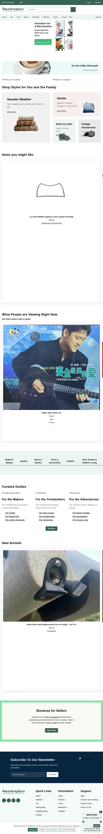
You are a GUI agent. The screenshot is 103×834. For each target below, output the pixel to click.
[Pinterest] (13, 800)
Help (21, 2)
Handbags (46, 17)
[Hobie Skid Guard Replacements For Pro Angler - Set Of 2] (51, 619)
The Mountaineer (80, 516)
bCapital (61, 811)
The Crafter (10, 513)
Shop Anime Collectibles (43, 42)
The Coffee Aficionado (15, 520)
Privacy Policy (86, 804)
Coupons (64, 17)
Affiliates (39, 800)
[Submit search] (73, 9)
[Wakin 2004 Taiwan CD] (51, 382)
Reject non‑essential (48, 830)
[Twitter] (9, 800)
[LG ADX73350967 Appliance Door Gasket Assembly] (51, 231)
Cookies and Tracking (89, 800)
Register (98, 2)
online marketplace (52, 717)
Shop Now (11, 112)
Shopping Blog (41, 811)
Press (60, 804)
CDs (51, 419)
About (38, 796)
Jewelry (55, 17)
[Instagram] (18, 800)
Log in (89, 2)
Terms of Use (86, 807)
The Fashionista (46, 520)
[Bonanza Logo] (13, 9)
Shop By (98, 17)
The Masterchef (12, 516)
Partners (61, 800)
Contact (39, 815)
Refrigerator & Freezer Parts (52, 223)
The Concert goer (80, 520)
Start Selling (51, 730)
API (37, 804)
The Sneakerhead (47, 516)
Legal (60, 796)
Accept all (33, 830)
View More (51, 528)
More (70, 17)
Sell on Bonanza (8, 2)
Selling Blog (40, 807)
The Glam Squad (46, 513)
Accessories (51, 631)
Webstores (62, 807)
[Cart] (98, 9)
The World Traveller (81, 513)
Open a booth (51, 723)
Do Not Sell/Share (67, 830)
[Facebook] (4, 800)
